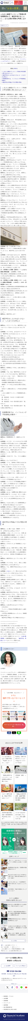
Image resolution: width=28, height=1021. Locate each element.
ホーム (1, 945)
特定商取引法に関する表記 (10, 1009)
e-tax (8, 571)
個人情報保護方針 (8, 1007)
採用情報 (6, 1000)
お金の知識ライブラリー (10, 945)
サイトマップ (7, 1003)
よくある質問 (7, 965)
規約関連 (6, 1005)
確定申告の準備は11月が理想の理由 (11, 82)
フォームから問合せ (20, 965)
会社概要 (6, 998)
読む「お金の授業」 (5, 947)
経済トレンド (4, 25)
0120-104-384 (15, 971)
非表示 (15, 68)
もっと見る (14, 940)
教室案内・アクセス (8, 996)
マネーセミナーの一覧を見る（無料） (13, 725)
